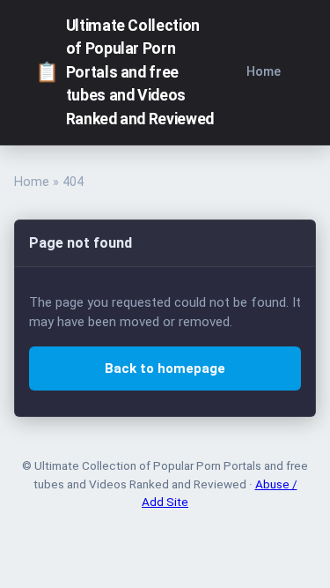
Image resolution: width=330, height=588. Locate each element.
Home (263, 71)
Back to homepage (165, 368)
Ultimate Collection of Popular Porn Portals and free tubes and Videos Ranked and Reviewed (124, 72)
